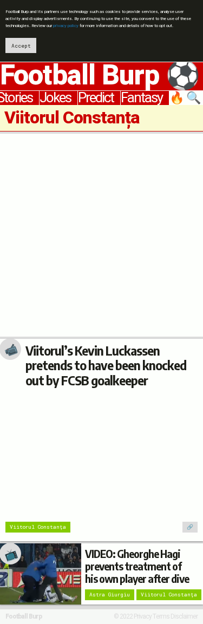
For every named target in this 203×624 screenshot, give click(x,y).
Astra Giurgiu (109, 594)
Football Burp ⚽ (100, 75)
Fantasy (141, 98)
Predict (96, 98)
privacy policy (65, 26)
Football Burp (23, 616)
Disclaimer (184, 616)
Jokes (55, 98)
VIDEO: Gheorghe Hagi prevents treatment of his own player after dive (137, 566)
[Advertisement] (101, 235)
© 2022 (123, 616)
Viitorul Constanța (38, 526)
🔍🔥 (186, 98)
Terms (161, 616)
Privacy (143, 616)
